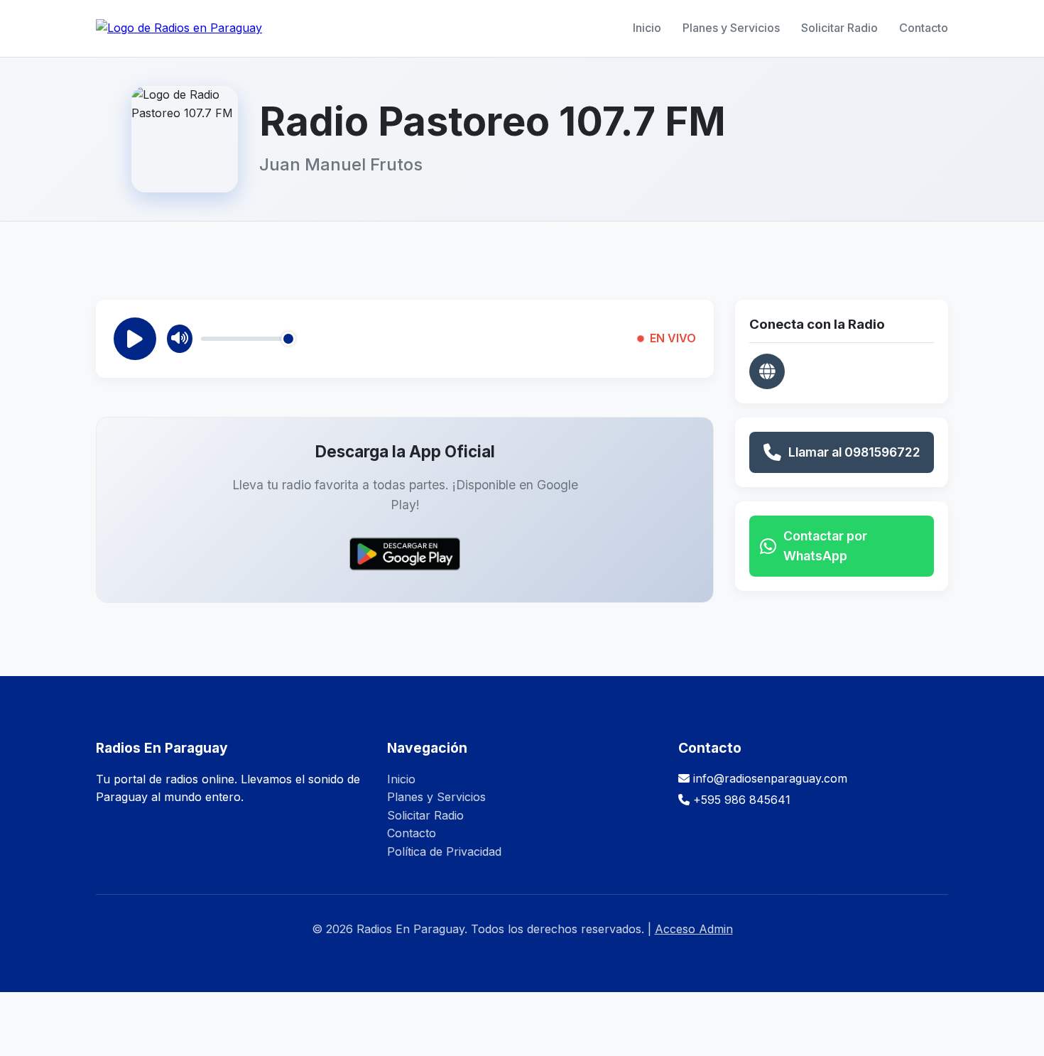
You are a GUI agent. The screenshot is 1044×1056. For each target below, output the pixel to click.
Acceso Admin (694, 929)
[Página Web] (767, 371)
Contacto (923, 28)
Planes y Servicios (731, 28)
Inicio (647, 28)
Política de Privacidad (444, 851)
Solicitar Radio (839, 28)
